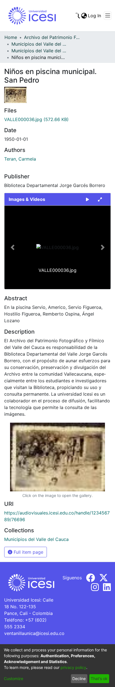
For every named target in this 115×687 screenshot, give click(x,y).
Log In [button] (95, 15)
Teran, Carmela (20, 159)
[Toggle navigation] (107, 15)
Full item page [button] (27, 552)
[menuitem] (83, 15)
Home (10, 37)
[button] (12, 247)
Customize (13, 678)
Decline (79, 678)
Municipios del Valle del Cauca (39, 44)
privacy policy (73, 667)
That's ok (99, 678)
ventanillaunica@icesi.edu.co (34, 633)
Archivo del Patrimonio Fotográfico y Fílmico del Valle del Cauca (52, 37)
